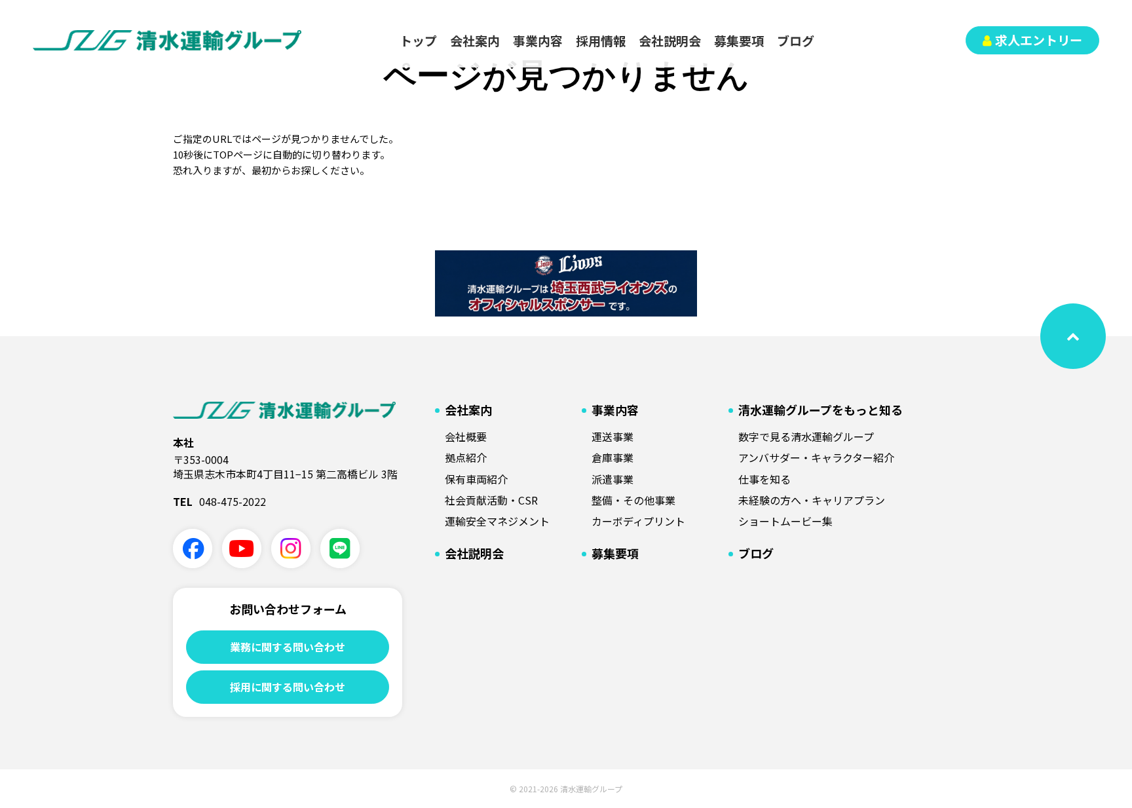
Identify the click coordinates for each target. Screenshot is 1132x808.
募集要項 (739, 40)
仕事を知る (764, 479)
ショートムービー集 (785, 521)
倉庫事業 (612, 457)
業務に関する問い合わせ (287, 647)
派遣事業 (612, 479)
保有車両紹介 (476, 479)
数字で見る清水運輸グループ (806, 436)
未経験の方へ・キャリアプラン (811, 500)
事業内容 (538, 40)
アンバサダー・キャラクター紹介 (816, 457)
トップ (418, 40)
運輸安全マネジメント (497, 521)
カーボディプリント (638, 521)
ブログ (795, 40)
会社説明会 (670, 40)
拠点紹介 (466, 457)
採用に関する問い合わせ (287, 687)
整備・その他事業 (633, 500)
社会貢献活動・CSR (491, 500)
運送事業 (612, 436)
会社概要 (466, 436)
